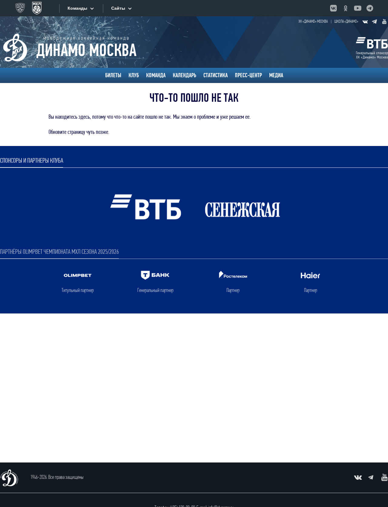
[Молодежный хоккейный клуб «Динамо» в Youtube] (384, 21)
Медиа (276, 75)
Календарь (184, 75)
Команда (156, 75)
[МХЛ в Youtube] (358, 8)
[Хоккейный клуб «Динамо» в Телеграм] (374, 21)
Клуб (134, 75)
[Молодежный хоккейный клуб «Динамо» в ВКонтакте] (365, 21)
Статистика (215, 75)
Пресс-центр (248, 75)
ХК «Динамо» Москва (313, 21)
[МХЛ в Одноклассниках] (346, 8)
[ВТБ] (372, 47)
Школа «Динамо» (346, 21)
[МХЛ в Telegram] (370, 8)
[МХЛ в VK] (333, 8)
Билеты (113, 75)
